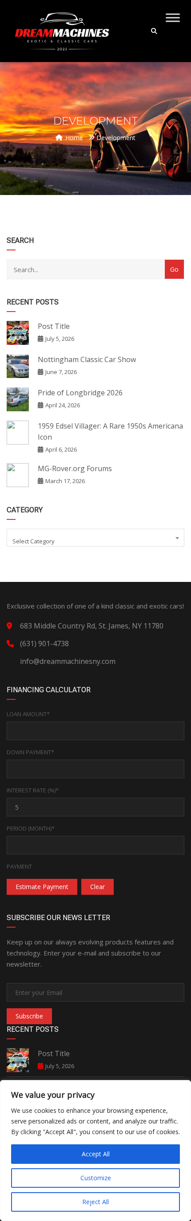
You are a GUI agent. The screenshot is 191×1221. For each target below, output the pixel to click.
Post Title (54, 326)
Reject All (95, 1202)
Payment (19, 866)
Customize (95, 1178)
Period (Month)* (31, 828)
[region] (95, 1150)
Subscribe (29, 1016)
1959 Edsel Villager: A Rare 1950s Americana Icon (110, 431)
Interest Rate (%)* (33, 790)
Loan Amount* (28, 714)
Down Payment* (30, 752)
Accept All (96, 1154)
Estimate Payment (42, 886)
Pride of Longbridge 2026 (80, 393)
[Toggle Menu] (173, 17)
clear (97, 886)
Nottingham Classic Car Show (87, 359)
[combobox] (95, 537)
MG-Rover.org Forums (75, 468)
